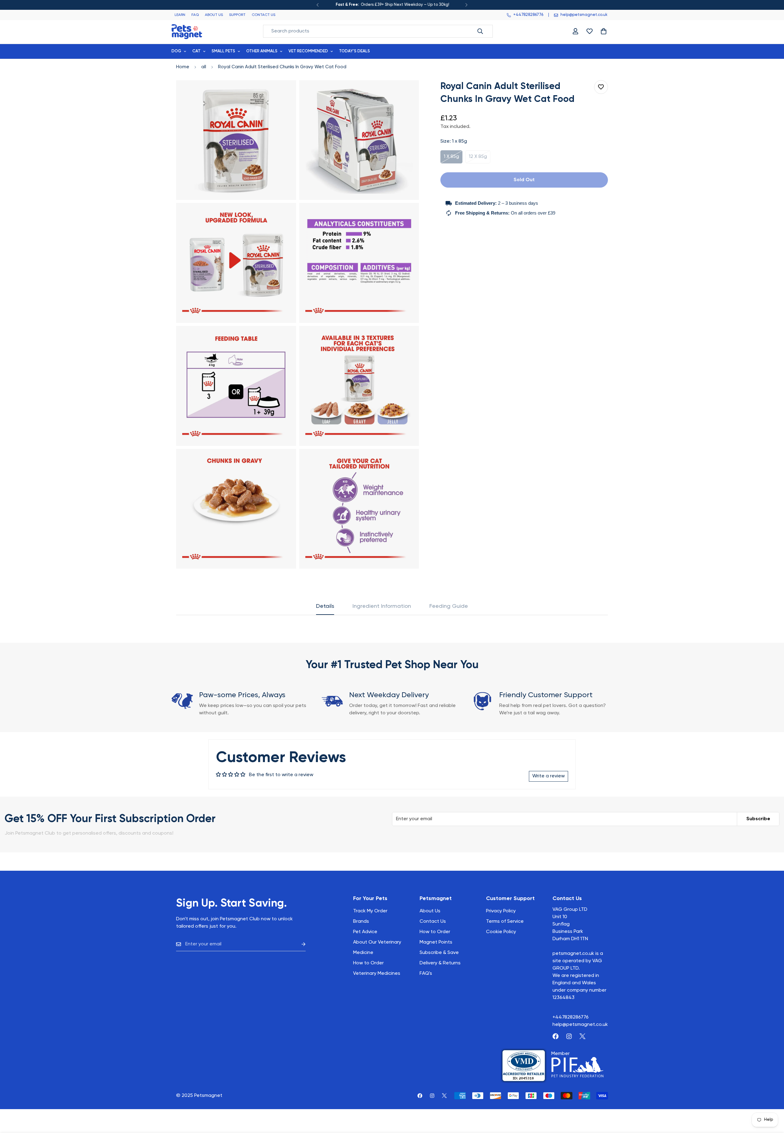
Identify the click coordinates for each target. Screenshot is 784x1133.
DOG (176, 51)
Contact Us (433, 921)
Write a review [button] (548, 776)
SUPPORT (237, 15)
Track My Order (370, 911)
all (203, 67)
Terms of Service (505, 921)
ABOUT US (214, 15)
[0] (604, 31)
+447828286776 (570, 1017)
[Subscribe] (299, 944)
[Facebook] (555, 1036)
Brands (361, 921)
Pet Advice (365, 931)
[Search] (480, 31)
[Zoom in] (285, 93)
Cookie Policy (501, 931)
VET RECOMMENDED (308, 51)
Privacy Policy (501, 911)
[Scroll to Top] (772, 1100)
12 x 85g (479, 158)
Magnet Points (436, 942)
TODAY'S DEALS (354, 51)
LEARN (180, 15)
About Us (430, 911)
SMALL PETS (223, 51)
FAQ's (426, 973)
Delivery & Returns (440, 963)
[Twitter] (582, 1036)
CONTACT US (263, 15)
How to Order (435, 931)
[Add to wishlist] (601, 87)
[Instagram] (569, 1036)
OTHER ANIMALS (261, 51)
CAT (196, 51)
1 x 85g (453, 158)
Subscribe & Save (439, 952)
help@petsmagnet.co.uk (580, 1024)
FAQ (195, 15)
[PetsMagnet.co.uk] (187, 31)
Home (182, 67)
